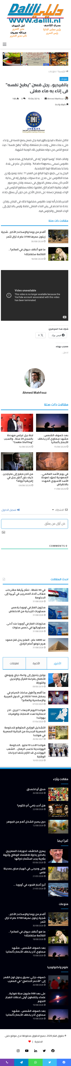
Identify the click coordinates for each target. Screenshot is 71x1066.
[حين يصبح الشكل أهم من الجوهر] (58, 827)
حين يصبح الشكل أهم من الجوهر (26, 821)
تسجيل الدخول (9, 509)
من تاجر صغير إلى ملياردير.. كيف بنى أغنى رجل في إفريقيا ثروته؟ (17, 477)
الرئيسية (62, 71)
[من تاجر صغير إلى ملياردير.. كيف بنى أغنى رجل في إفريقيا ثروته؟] (17, 461)
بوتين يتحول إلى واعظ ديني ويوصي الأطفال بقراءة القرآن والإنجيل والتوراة (25, 679)
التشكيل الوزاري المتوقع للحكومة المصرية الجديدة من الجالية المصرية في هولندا (24, 731)
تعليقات (14, 663)
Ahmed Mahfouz (55, 98)
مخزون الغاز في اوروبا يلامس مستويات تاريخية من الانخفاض (27, 609)
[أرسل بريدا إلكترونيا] (46, 98)
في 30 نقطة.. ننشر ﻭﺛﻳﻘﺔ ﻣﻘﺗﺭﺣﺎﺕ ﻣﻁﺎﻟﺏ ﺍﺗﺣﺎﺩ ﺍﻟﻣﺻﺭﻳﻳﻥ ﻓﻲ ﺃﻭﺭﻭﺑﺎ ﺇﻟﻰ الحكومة (25, 594)
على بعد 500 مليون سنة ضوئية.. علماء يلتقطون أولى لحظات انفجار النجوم (25, 997)
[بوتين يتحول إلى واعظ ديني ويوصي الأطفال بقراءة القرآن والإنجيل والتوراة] (58, 680)
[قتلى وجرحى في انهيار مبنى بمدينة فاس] (58, 873)
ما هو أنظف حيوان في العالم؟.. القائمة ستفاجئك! (27, 252)
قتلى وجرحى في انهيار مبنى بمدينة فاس (24, 870)
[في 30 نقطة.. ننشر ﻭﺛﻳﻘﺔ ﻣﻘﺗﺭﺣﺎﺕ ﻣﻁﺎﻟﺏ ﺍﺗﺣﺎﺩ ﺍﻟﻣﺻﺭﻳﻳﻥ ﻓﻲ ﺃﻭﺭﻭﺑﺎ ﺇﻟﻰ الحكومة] (58, 595)
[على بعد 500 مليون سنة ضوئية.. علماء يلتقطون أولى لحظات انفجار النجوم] (58, 998)
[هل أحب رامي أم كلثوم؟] (58, 810)
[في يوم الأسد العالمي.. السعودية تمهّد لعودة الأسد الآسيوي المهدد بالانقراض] (52, 461)
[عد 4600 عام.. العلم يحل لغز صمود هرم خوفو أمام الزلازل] (58, 645)
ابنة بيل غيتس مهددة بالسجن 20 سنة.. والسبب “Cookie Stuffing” (18, 439)
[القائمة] (4, 44)
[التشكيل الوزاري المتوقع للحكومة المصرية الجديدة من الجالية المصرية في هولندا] (58, 732)
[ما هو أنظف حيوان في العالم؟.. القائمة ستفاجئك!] (58, 254)
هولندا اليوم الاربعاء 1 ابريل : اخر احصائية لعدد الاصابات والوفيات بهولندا (26, 714)
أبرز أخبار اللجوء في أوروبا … (29, 884)
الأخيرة (36, 663)
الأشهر (57, 663)
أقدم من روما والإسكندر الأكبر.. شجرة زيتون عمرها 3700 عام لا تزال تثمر (23, 234)
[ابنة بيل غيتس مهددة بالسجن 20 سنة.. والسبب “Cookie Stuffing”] (17, 423)
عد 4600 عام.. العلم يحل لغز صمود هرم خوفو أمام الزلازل (25, 641)
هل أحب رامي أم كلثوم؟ (31, 805)
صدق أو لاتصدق (36, 789)
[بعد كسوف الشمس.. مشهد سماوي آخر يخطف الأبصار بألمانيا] (52, 423)
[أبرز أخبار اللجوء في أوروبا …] (58, 890)
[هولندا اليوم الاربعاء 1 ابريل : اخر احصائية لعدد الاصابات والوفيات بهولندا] (58, 715)
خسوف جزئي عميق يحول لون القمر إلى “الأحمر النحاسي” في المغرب (24, 979)
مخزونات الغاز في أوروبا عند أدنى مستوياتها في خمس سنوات (26, 625)
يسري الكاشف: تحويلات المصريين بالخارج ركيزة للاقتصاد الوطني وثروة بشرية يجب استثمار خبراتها (24, 855)
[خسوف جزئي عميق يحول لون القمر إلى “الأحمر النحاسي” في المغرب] (58, 982)
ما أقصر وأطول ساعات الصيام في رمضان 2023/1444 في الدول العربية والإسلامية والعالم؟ (25, 696)
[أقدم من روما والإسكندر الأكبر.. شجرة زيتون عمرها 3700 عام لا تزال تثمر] (58, 236)
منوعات (52, 71)
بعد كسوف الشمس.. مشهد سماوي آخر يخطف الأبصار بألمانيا (53, 439)
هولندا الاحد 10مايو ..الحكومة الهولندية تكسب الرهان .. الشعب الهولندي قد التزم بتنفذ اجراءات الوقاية (26, 751)
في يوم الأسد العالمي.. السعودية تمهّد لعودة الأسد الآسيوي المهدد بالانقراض (54, 479)
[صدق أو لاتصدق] (58, 794)
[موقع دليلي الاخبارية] (35, 20)
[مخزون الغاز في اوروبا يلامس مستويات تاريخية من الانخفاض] (58, 612)
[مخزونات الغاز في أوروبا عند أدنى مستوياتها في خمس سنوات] (58, 628)
